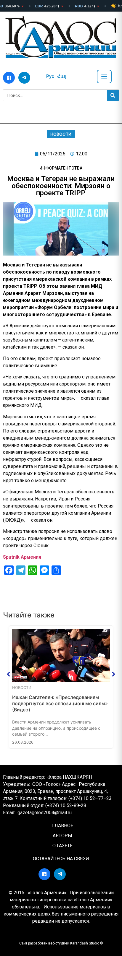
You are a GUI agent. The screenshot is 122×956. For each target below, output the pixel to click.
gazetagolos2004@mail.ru (44, 812)
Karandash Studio (84, 943)
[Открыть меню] (104, 76)
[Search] (113, 95)
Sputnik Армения (22, 557)
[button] (8, 674)
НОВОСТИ (60, 133)
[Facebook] (9, 78)
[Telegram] (24, 78)
